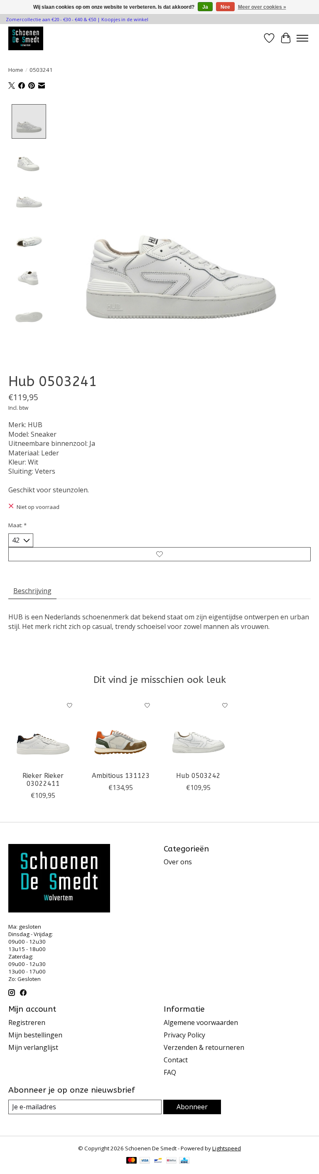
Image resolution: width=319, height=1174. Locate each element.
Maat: (17, 525)
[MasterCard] (131, 1161)
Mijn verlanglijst (33, 1047)
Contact (176, 1059)
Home (15, 69)
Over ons (178, 861)
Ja (205, 7)
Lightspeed (226, 1148)
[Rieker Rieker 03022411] (43, 732)
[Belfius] (171, 1161)
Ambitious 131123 (121, 776)
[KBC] (184, 1161)
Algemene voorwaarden (201, 1022)
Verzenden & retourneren (204, 1047)
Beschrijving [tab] (32, 590)
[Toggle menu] (302, 38)
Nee (225, 7)
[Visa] (145, 1161)
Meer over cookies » (262, 7)
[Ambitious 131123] (120, 732)
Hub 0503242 (198, 776)
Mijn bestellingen (35, 1034)
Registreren (26, 1022)
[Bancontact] (158, 1161)
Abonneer (192, 1106)
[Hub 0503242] (198, 732)
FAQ (170, 1072)
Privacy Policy (184, 1034)
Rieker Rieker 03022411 (43, 780)
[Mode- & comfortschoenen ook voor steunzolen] (25, 38)
